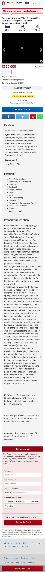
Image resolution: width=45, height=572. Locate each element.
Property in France (11, 558)
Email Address (9, 480)
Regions (25, 546)
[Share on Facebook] (8, 116)
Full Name (7, 471)
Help (25, 543)
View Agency (22, 100)
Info (31, 543)
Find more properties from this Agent (22, 103)
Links (18, 543)
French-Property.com (19, 562)
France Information (11, 546)
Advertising (8, 543)
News (39, 543)
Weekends (34, 501)
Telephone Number (11, 489)
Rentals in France (27, 558)
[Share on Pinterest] (33, 116)
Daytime (10, 501)
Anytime (10, 506)
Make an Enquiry (23, 568)
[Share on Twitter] (22, 116)
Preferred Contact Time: (12, 498)
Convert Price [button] (7, 72)
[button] (4, 48)
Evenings (21, 501)
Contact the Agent (23, 522)
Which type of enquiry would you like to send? (20, 517)
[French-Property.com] (11, 3)
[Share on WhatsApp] (40, 116)
